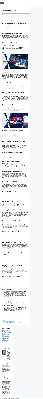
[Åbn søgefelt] (1, 5)
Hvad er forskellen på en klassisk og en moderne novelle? (13, 322)
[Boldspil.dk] (3, 0)
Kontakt (17, 398)
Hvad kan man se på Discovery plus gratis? (11, 318)
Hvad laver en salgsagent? (6, 330)
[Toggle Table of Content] (27, 15)
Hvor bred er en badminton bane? (8, 321)
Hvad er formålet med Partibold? (9, 317)
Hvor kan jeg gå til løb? (6, 331)
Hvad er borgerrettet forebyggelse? (5, 341)
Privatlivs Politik (13, 398)
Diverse (4, 320)
